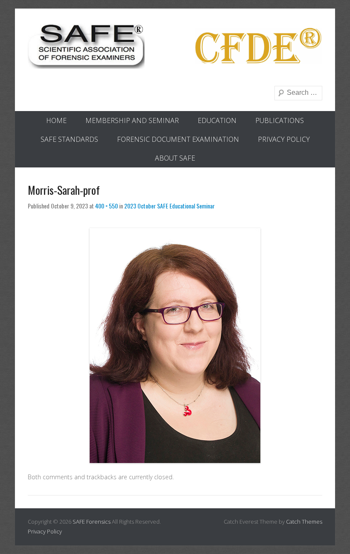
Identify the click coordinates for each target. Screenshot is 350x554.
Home (56, 120)
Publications (279, 120)
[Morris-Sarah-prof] (175, 345)
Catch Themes (304, 521)
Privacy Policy (284, 139)
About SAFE (175, 158)
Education (217, 120)
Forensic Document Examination (178, 139)
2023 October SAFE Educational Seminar (169, 205)
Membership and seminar (132, 120)
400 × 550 (106, 205)
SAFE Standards (69, 139)
